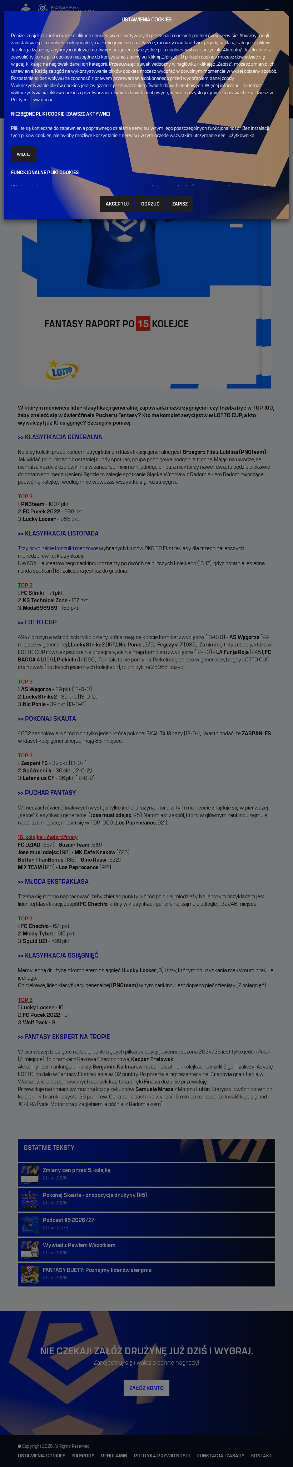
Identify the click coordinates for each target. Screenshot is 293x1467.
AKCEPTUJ (117, 204)
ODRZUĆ (150, 204)
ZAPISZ (180, 204)
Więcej (24, 154)
